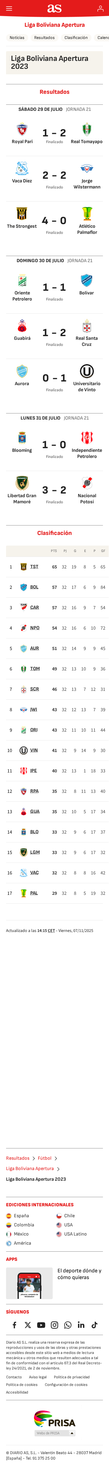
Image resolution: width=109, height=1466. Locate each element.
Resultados (44, 37)
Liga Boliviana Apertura (55, 25)
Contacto (14, 1377)
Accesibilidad (17, 1392)
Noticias (17, 37)
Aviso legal (38, 1377)
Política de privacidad (72, 1377)
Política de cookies (22, 1384)
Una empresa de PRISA (55, 1419)
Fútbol (44, 1158)
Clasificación (76, 37)
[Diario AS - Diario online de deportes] (55, 8)
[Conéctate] (100, 8)
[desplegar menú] (9, 8)
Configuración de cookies (66, 1384)
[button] (55, 1433)
